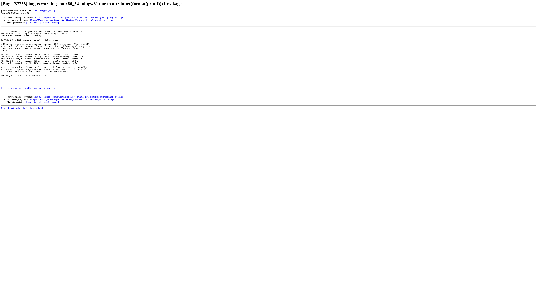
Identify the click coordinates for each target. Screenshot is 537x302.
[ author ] (55, 23)
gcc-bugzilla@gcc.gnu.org (43, 10)
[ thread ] (37, 23)
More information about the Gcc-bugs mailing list (23, 108)
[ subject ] (45, 23)
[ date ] (29, 23)
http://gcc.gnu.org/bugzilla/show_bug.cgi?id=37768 (28, 88)
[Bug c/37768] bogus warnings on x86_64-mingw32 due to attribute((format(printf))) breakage (72, 20)
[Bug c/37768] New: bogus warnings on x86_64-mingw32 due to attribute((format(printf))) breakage (78, 17)
